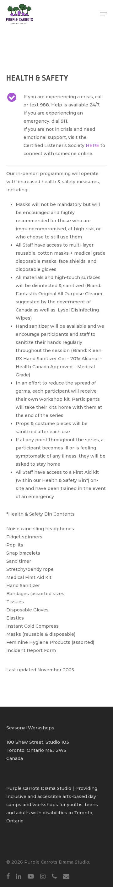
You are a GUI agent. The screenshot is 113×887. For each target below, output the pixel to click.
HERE (92, 145)
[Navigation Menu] (103, 14)
